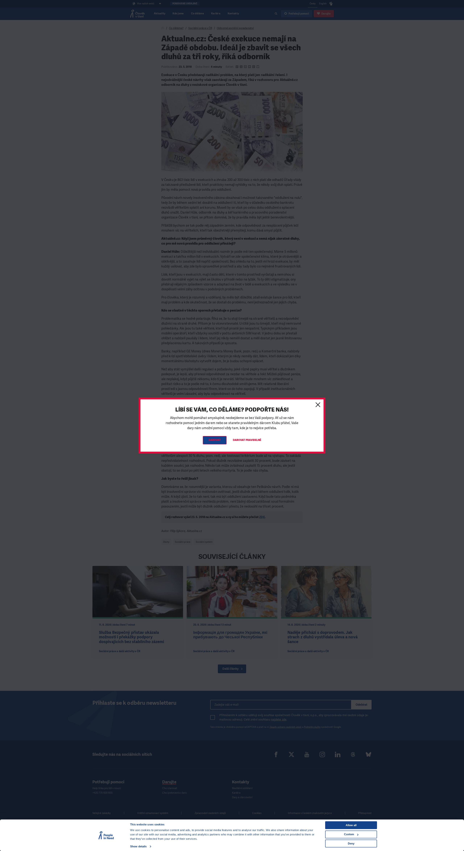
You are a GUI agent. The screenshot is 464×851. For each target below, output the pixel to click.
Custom (349, 834)
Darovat (215, 440)
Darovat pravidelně (247, 440)
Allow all (351, 825)
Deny (351, 843)
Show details (138, 846)
